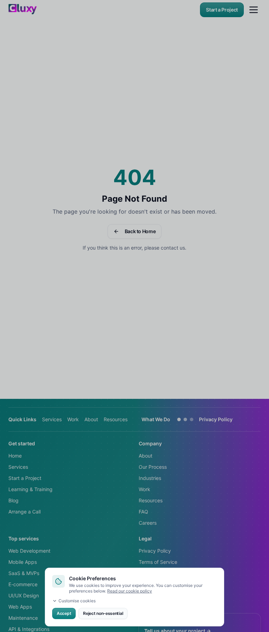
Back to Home (140, 231)
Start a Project (222, 10)
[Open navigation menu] (254, 10)
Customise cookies (77, 600)
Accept (64, 613)
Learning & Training (30, 489)
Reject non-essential (103, 613)
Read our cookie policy (129, 591)
